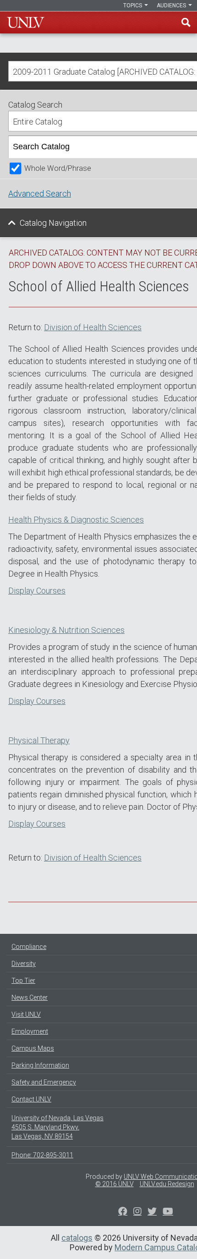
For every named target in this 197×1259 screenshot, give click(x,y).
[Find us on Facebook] (123, 1212)
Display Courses (37, 590)
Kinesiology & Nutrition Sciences (66, 630)
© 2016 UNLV (114, 1184)
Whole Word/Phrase (57, 168)
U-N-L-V (25, 22)
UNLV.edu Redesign (167, 1184)
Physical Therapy (39, 740)
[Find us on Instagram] (152, 1212)
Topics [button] (133, 5)
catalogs (77, 1238)
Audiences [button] (172, 5)
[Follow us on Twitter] (137, 1212)
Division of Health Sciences (93, 327)
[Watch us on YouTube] (167, 1212)
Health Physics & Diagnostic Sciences (76, 519)
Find (186, 22)
